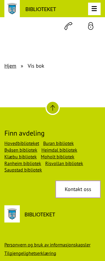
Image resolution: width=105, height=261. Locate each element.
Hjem (10, 65)
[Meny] (94, 9)
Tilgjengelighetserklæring (30, 253)
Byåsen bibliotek (20, 150)
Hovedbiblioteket (21, 143)
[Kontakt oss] (68, 26)
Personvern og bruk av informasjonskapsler (47, 245)
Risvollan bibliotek (64, 163)
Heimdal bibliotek (59, 150)
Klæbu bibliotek (20, 157)
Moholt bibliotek (57, 157)
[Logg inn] (91, 26)
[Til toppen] (53, 108)
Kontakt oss (78, 189)
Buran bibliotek (58, 143)
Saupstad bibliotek (23, 170)
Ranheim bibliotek (22, 163)
